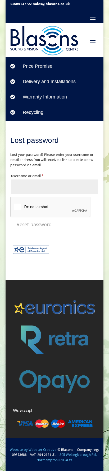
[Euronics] (31, 253)
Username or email (34, 175)
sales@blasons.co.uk (51, 3)
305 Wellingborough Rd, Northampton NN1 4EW (67, 457)
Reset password (34, 224)
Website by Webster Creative (33, 449)
